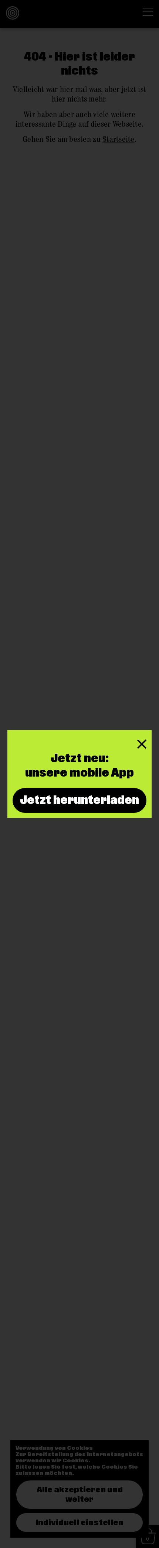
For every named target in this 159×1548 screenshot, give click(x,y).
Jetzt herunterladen (79, 800)
